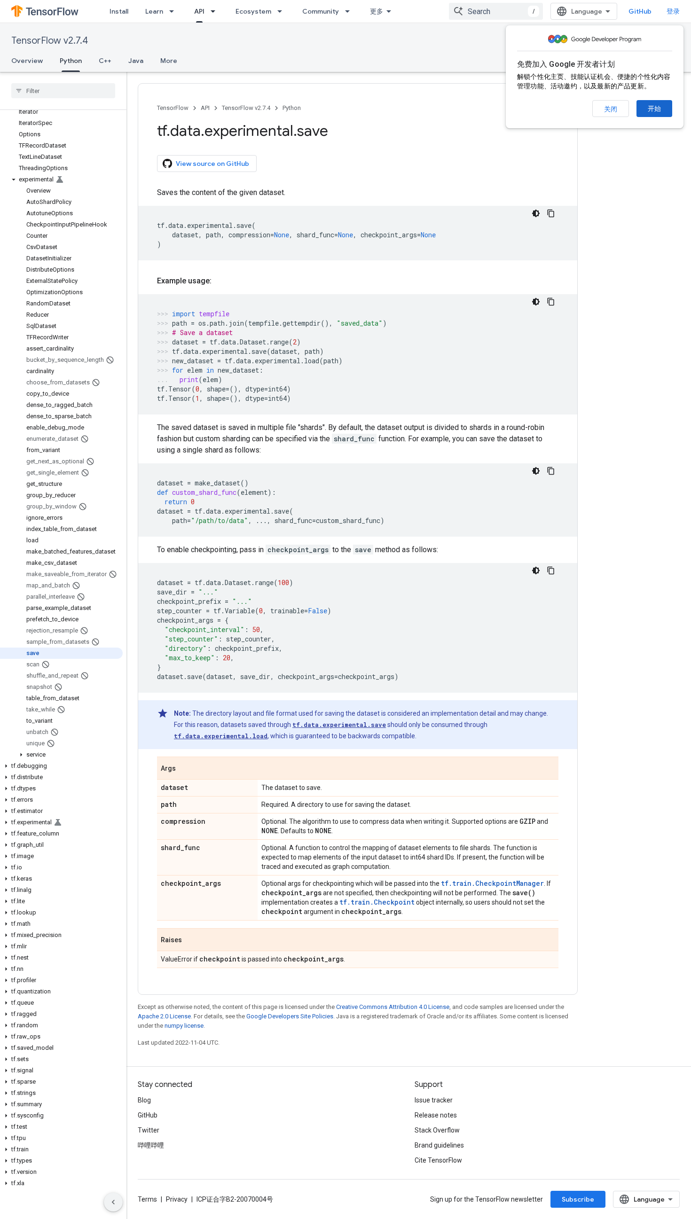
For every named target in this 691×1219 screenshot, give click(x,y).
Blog (144, 1100)
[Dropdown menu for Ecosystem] (282, 11)
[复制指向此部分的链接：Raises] (191, 940)
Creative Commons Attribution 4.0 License (392, 1006)
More (168, 60)
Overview (27, 60)
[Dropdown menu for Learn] (174, 11)
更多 (376, 11)
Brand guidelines (439, 1145)
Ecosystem (253, 11)
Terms (147, 1199)
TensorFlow (172, 107)
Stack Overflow (437, 1130)
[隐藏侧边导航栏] (113, 1202)
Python (71, 60)
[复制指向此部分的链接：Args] (185, 768)
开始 (654, 108)
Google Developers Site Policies (289, 1016)
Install (119, 11)
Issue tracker (434, 1100)
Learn (154, 11)
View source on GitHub (212, 163)
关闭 (610, 109)
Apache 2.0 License (164, 1016)
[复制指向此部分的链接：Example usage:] (221, 281)
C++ (105, 60)
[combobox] (496, 11)
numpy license (184, 1025)
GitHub (640, 11)
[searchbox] (63, 90)
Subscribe (578, 1199)
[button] (61, 179)
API (199, 11)
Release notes (436, 1115)
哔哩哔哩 (151, 1145)
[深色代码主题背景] (535, 213)
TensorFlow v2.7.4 (49, 41)
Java (135, 60)
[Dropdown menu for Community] (350, 11)
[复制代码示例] (550, 213)
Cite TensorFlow (438, 1160)
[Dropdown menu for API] (215, 11)
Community (320, 11)
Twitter (148, 1130)
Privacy (177, 1199)
